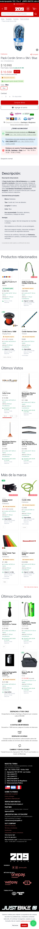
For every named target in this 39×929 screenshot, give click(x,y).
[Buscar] (35, 14)
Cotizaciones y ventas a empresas (14, 832)
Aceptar (24, 925)
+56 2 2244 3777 (20, 4)
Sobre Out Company (10, 825)
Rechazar (15, 925)
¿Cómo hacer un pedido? (11, 794)
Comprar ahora (19, 102)
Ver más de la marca (31, 587)
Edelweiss (4, 54)
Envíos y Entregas (9, 796)
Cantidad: (4, 93)
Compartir (35, 54)
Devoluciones (8, 830)
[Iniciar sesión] (28, 9)
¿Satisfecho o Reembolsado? (12, 798)
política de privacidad (27, 921)
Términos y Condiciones (11, 828)
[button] (19, 37)
